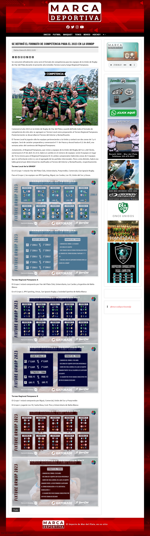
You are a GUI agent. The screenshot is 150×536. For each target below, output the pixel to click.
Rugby (15, 510)
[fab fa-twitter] (72, 27)
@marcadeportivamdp (120, 306)
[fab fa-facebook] (68, 27)
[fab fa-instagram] (77, 27)
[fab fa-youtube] (82, 27)
